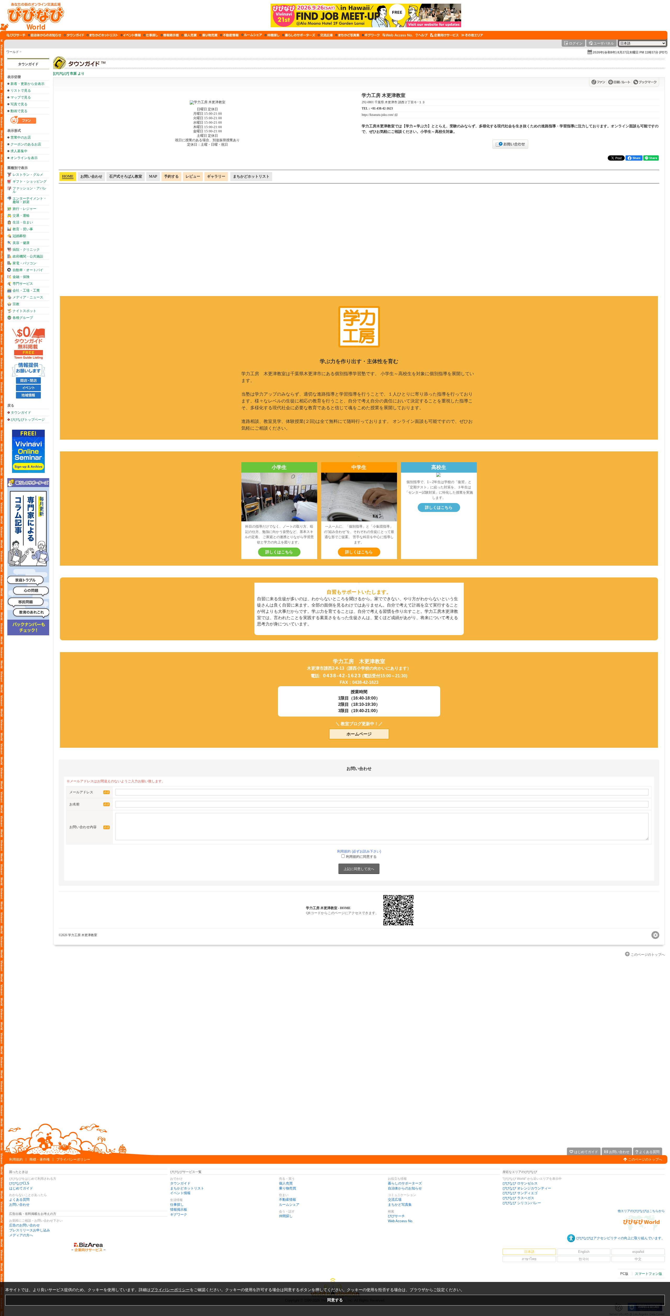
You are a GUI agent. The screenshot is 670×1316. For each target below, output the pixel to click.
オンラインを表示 (24, 158)
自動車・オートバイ (28, 270)
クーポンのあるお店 (25, 144)
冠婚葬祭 (19, 236)
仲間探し (286, 1216)
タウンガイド (28, 64)
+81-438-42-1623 (382, 108)
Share (636, 158)
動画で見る (18, 111)
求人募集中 (18, 151)
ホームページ (359, 734)
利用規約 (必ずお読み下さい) (359, 851)
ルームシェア (289, 1204)
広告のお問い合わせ (24, 1225)
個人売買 (286, 1183)
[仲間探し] (272, 35)
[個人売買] (189, 35)
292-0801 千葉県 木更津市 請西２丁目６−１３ (393, 102)
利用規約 (16, 1159)
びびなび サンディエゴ (520, 1193)
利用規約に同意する (361, 857)
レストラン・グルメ (28, 174)
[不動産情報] (229, 35)
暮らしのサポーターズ (405, 1183)
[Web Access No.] (397, 35)
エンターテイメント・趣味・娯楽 (30, 200)
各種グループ (23, 317)
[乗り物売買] (208, 35)
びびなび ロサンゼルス (520, 1183)
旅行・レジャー (24, 208)
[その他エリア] (472, 35)
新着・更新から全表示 (27, 83)
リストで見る (20, 90)
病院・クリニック (26, 249)
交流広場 (394, 1200)
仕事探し (177, 1204)
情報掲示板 (178, 1209)
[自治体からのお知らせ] (44, 35)
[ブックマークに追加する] (645, 82)
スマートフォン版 (648, 1274)
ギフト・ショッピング (30, 181)
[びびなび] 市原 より (69, 73)
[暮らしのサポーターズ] (298, 35)
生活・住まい (23, 222)
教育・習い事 (23, 229)
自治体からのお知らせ (405, 1188)
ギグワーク (178, 1214)
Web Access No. (400, 1221)
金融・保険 (21, 277)
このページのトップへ (645, 1159)
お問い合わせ (19, 1204)
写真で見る (18, 104)
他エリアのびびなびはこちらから (641, 1211)
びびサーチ (396, 1216)
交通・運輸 (21, 215)
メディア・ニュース (28, 297)
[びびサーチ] (16, 35)
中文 (638, 1259)
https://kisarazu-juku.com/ (378, 115)
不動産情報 (287, 1200)
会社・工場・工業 (26, 290)
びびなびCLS (19, 1183)
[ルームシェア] (251, 35)
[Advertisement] (28, 719)
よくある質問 (19, 1200)
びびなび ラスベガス (518, 1198)
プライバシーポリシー (73, 1159)
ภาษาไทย (529, 1259)
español (638, 1252)
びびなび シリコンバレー (521, 1203)
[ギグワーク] (371, 35)
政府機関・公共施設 (28, 256)
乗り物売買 (287, 1188)
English (583, 1252)
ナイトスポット (24, 311)
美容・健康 (21, 242)
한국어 (584, 1259)
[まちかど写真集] (347, 35)
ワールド (12, 52)
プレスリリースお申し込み (29, 1230)
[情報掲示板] (170, 35)
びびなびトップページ (28, 419)
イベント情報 (180, 1193)
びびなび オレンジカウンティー (526, 1188)
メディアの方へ (21, 1235)
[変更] (655, 935)
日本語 (529, 1252)
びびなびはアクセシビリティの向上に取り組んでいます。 (620, 1238)
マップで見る (20, 97)
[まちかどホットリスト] (102, 35)
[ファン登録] (599, 82)
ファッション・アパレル (30, 190)
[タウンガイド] (74, 35)
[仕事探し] (150, 35)
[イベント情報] (131, 35)
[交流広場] (325, 35)
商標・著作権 (39, 1159)
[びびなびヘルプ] (422, 35)
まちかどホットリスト (187, 1188)
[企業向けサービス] (444, 35)
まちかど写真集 (400, 1204)
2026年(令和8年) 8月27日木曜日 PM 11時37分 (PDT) (630, 52)
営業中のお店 (20, 137)
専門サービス (23, 283)
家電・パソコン (24, 263)
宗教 (16, 304)
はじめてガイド (21, 1188)
